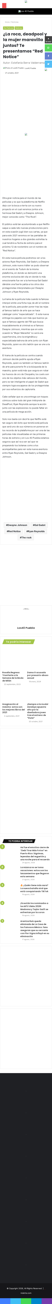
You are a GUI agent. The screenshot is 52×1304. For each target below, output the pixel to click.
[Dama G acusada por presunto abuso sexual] (38, 658)
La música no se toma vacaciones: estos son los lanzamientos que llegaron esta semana (34, 872)
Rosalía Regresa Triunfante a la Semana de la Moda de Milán (12, 676)
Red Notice (14, 531)
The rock (26, 537)
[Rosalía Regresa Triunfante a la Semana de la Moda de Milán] (13, 658)
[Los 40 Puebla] (26, 11)
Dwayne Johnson (17, 525)
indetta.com (26, 1293)
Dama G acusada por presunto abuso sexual (37, 675)
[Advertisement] (26, 166)
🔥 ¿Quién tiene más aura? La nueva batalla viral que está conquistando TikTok (34, 888)
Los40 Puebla (30, 68)
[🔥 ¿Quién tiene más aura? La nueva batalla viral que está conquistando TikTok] (10, 892)
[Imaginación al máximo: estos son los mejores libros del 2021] (13, 695)
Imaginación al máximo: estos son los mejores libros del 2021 (13, 708)
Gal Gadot (39, 525)
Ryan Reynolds (36, 531)
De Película (8, 28)
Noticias (14, 22)
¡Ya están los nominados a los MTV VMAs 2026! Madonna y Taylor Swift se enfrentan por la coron (34, 908)
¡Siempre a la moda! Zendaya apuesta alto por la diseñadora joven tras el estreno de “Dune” (37, 711)
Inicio (7, 22)
